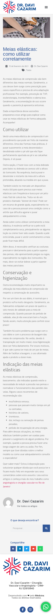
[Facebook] (23, 610)
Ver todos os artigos (27, 506)
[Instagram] (30, 610)
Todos (28, 70)
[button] (46, 7)
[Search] (46, 528)
